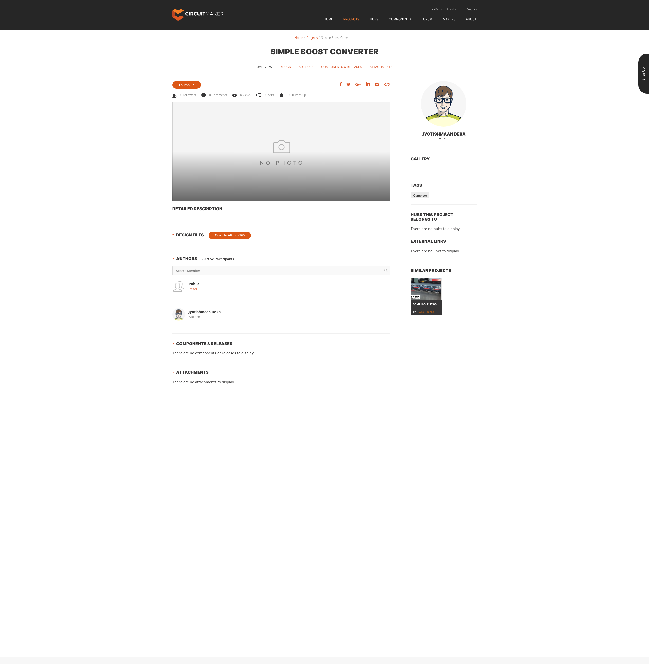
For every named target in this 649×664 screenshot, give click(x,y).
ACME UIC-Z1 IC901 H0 (427, 304)
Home (328, 19)
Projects (351, 19)
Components (400, 19)
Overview (264, 67)
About (471, 19)
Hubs (374, 19)
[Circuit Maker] (197, 14)
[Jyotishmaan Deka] (444, 104)
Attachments (381, 67)
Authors (306, 67)
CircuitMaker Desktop (442, 9)
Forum (426, 19)
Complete (420, 195)
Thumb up (186, 85)
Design (285, 67)
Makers (449, 19)
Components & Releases (341, 67)
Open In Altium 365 (230, 235)
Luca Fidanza (426, 311)
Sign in (472, 9)
